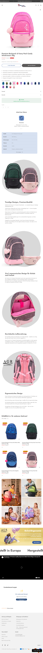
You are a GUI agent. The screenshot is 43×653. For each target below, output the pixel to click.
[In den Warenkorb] (19, 439)
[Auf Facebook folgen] (2, 645)
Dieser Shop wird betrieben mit (12, 649)
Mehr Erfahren (37, 542)
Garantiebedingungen (20, 625)
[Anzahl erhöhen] (8, 107)
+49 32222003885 (18, 634)
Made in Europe (4, 636)
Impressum (3, 625)
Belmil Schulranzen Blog (6, 640)
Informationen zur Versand (6, 621)
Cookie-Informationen (20, 623)
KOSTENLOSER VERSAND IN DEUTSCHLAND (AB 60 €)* (8, 1)
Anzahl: (3, 104)
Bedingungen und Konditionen (21, 619)
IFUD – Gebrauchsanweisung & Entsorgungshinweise (21, 628)
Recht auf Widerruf (5, 619)
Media (3, 638)
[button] (40, 652)
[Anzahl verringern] (3, 107)
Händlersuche (4, 623)
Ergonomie (4, 634)
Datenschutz (18, 621)
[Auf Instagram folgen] (5, 645)
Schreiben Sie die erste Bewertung (21, 599)
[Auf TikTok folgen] (7, 645)
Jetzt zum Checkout (31, 65)
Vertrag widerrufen (36, 650)
